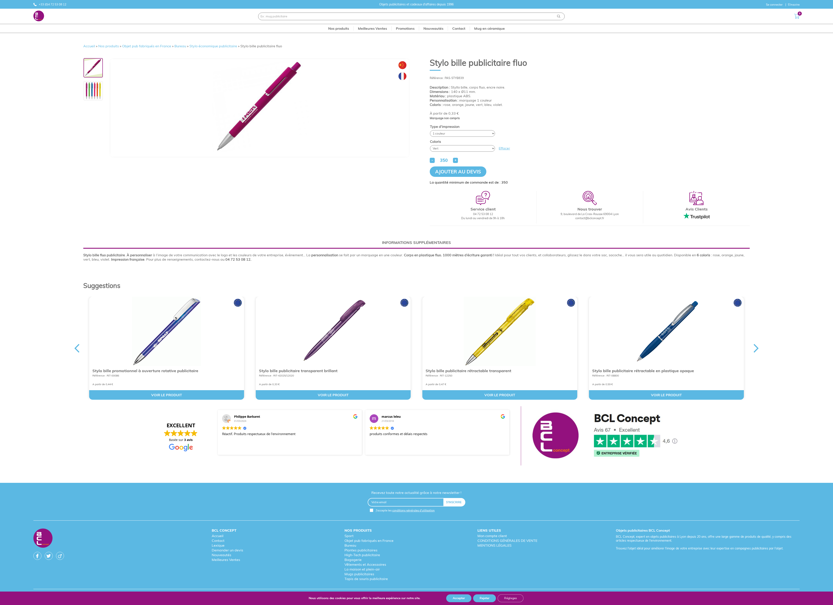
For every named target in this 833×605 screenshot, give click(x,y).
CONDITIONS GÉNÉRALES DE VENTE (507, 540)
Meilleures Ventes (226, 559)
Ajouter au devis (458, 172)
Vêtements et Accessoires (365, 564)
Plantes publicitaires (360, 550)
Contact (218, 540)
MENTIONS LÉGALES (494, 545)
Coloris (435, 141)
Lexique (218, 545)
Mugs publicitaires (359, 574)
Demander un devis (227, 550)
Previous (76, 348)
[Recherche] (558, 16)
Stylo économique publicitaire (213, 46)
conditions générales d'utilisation (413, 510)
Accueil (89, 46)
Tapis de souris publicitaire (366, 579)
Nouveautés (221, 555)
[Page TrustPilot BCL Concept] (604, 435)
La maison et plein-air (362, 569)
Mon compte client (492, 536)
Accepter (459, 598)
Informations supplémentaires (416, 242)
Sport (349, 536)
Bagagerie (353, 559)
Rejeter (484, 598)
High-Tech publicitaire (362, 555)
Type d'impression (444, 126)
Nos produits (108, 46)
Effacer (504, 148)
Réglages (510, 598)
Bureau (180, 46)
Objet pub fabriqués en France (146, 46)
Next (756, 348)
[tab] (416, 242)
